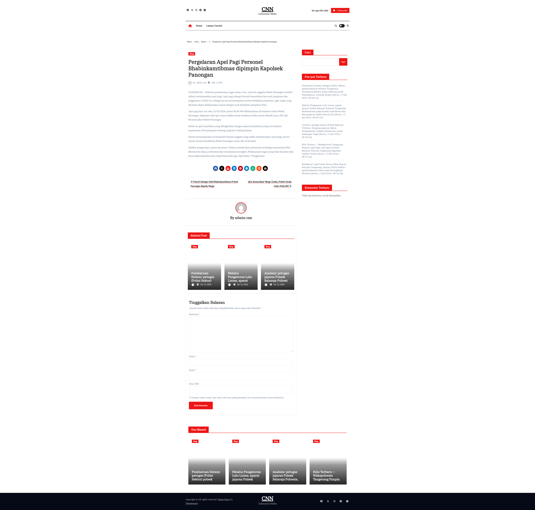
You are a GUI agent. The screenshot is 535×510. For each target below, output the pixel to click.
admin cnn (201, 82)
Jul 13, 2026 (205, 284)
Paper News (224, 499)
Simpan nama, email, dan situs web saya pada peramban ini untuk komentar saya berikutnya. (237, 397)
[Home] (190, 25)
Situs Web (194, 383)
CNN (267, 9)
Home (199, 25)
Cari (308, 52)
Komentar (194, 314)
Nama (192, 356)
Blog (192, 53)
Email (192, 370)
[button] (348, 26)
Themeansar (192, 503)
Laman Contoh (214, 25)
